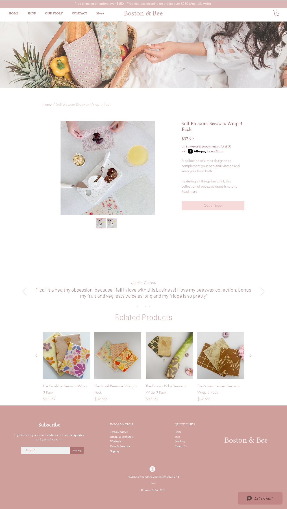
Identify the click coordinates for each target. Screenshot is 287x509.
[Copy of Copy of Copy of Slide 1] (149, 306)
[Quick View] (66, 355)
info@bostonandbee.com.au (144, 477)
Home (47, 104)
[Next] (263, 292)
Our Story (180, 441)
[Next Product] (250, 355)
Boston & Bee (143, 13)
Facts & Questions (120, 446)
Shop (177, 437)
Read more (189, 191)
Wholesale (115, 441)
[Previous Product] (36, 355)
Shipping (114, 451)
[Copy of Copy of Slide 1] (145, 306)
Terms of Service (119, 432)
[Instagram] (152, 469)
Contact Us (181, 446)
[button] (276, 13)
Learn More (215, 151)
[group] (143, 367)
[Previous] (24, 292)
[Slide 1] (137, 306)
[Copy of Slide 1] (141, 306)
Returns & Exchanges (121, 437)
